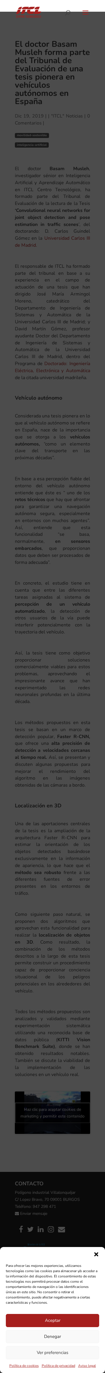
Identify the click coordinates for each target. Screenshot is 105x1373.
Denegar (52, 1336)
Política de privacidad (58, 1365)
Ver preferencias (52, 1352)
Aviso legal (87, 1365)
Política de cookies (24, 1365)
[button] (96, 1254)
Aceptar (52, 1320)
